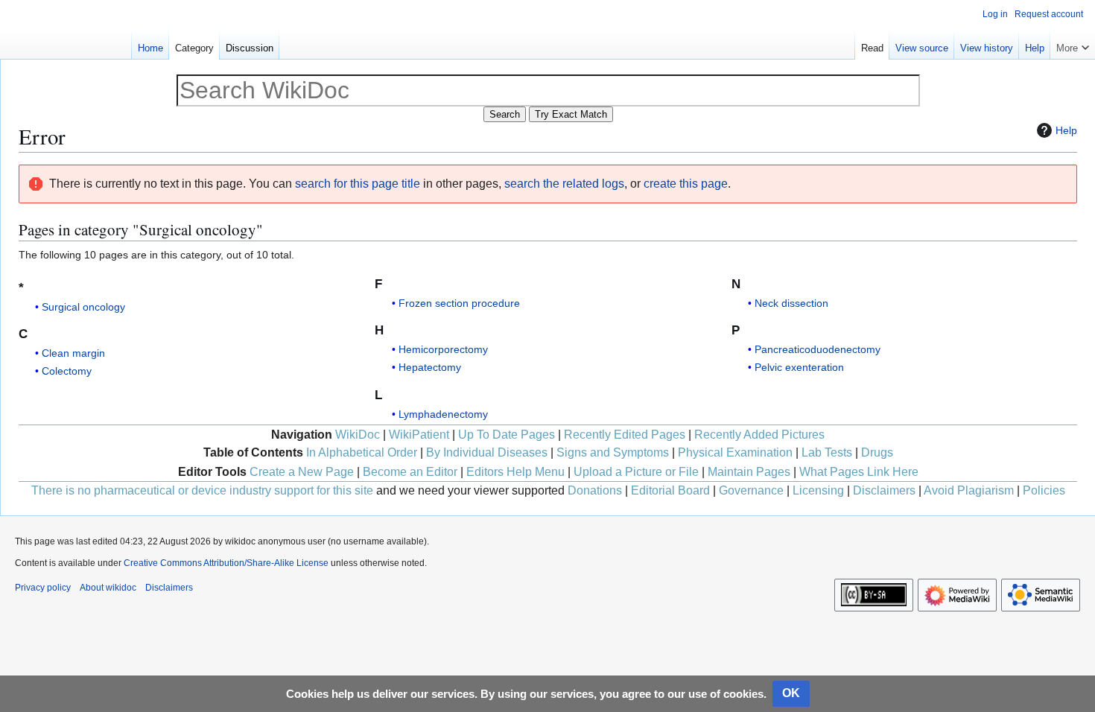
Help (1066, 130)
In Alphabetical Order (361, 452)
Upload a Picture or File (636, 471)
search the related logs (564, 183)
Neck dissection (791, 303)
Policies (1044, 490)
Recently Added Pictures (759, 434)
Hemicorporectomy (443, 349)
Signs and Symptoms (612, 452)
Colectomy (67, 371)
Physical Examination (735, 452)
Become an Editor (410, 471)
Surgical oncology (83, 307)
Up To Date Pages (506, 434)
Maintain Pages (749, 471)
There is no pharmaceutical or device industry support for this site (202, 490)
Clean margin (73, 353)
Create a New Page (302, 471)
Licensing (818, 490)
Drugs (877, 452)
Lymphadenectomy (443, 414)
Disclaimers (884, 490)
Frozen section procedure (459, 303)
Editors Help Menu (515, 471)
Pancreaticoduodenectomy (817, 349)
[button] (1072, 45)
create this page (686, 183)
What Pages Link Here (858, 471)
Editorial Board (670, 490)
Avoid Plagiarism (969, 490)
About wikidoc (108, 587)
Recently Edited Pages (624, 434)
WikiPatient (419, 434)
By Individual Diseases (487, 452)
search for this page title (357, 183)
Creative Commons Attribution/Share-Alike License (226, 563)
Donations (595, 490)
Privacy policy (43, 587)
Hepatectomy (430, 367)
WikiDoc (357, 434)
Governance (751, 490)
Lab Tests (827, 452)
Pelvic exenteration (799, 367)
